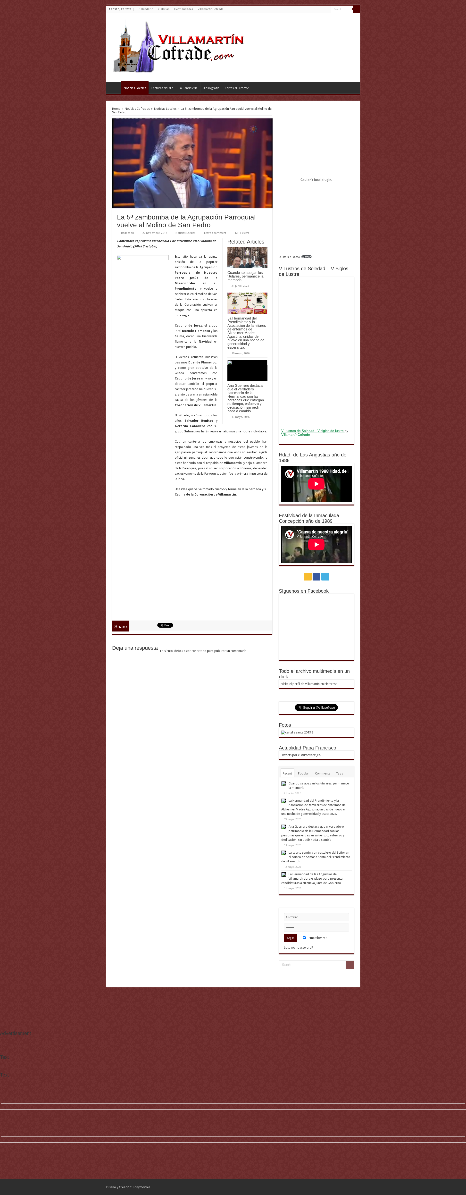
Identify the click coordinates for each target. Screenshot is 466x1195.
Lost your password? (298, 947)
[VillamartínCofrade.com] (183, 47)
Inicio (115, 87)
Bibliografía (211, 88)
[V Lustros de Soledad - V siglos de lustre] (316, 352)
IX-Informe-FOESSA (289, 256)
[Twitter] (327, 9)
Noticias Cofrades (137, 108)
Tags (339, 773)
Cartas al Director (237, 88)
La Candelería (188, 88)
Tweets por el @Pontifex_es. (301, 755)
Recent (287, 773)
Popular (303, 773)
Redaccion (127, 233)
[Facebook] (323, 9)
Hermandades (183, 9)
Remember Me (316, 938)
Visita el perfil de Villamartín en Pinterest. (309, 684)
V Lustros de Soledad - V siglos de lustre (313, 431)
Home (116, 108)
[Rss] (318, 9)
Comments (322, 773)
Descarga (306, 256)
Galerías (163, 9)
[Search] (356, 9)
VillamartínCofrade (210, 9)
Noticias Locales (135, 88)
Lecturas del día (162, 88)
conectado (198, 651)
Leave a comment (215, 233)
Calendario (146, 9)
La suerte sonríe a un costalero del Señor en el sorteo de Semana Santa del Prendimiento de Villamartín (315, 857)
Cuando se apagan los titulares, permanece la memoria (245, 276)
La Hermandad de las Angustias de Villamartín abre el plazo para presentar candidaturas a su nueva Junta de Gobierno (312, 878)
